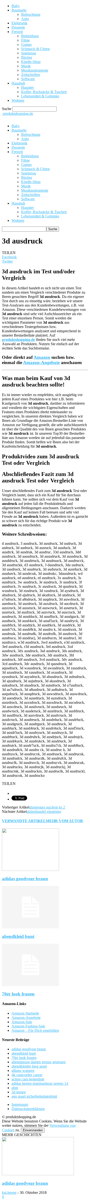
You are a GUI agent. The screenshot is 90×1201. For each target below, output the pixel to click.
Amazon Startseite (25, 1013)
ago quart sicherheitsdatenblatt (34, 1096)
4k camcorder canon (27, 1075)
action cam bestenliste (28, 1079)
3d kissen (19, 1092)
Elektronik (19, 23)
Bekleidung (30, 36)
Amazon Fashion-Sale (28, 1026)
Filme (25, 40)
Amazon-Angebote (41, 362)
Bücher (26, 57)
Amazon (42, 357)
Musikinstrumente (34, 70)
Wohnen (18, 100)
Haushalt (18, 83)
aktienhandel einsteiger (44, 811)
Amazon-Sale (22, 1022)
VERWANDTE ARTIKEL (24, 821)
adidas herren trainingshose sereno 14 (40, 1083)
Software (28, 79)
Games (26, 44)
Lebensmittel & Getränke (40, 96)
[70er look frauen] (30, 985)
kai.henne (9, 1192)
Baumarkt (19, 10)
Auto (25, 19)
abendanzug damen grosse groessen (39, 1062)
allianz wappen (23, 1071)
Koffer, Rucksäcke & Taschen (44, 92)
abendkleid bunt (18, 936)
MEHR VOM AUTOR (64, 821)
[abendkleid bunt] (30, 927)
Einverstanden (33, 1130)
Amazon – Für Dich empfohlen (35, 1030)
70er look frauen (18, 993)
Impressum (20, 1104)
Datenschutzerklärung (28, 1109)
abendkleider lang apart (29, 1066)
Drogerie (18, 27)
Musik (26, 66)
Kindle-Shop (31, 62)
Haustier (27, 87)
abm (15, 1088)
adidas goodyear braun (25, 878)
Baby (16, 6)
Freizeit (17, 32)
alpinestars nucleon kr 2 (47, 807)
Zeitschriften (30, 75)
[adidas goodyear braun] (30, 870)
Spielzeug (28, 53)
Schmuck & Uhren (35, 49)
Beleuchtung (30, 14)
